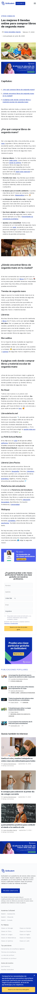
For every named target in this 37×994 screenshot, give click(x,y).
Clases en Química (7, 941)
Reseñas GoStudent (7, 969)
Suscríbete (20, 3)
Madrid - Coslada (6, 920)
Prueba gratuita (10, 891)
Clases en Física (6, 931)
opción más (29, 429)
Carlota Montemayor (17, 690)
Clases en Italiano (25, 937)
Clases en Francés (25, 931)
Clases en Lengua (6, 934)
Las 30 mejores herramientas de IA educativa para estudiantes (20, 722)
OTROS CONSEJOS (8, 16)
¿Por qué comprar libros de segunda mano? (19, 89)
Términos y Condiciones (11, 623)
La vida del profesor (7, 955)
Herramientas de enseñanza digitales (13, 949)
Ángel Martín (14, 702)
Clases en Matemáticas (8, 937)
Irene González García (12, 32)
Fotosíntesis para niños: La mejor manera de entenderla (19, 709)
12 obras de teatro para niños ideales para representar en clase (21, 687)
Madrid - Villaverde (7, 917)
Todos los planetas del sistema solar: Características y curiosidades (21, 699)
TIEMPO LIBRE (15, 692)
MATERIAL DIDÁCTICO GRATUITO (20, 714)
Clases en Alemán (25, 928)
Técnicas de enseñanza (8, 952)
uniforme (4, 443)
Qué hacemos (5, 966)
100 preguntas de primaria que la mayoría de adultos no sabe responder (21, 676)
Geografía (15, 471)
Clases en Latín (24, 941)
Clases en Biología (7, 928)
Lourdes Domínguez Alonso (19, 679)
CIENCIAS (25, 702)
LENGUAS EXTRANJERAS (27, 692)
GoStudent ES (15, 725)
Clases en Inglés (25, 934)
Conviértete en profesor (8, 958)
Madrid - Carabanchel (8, 914)
